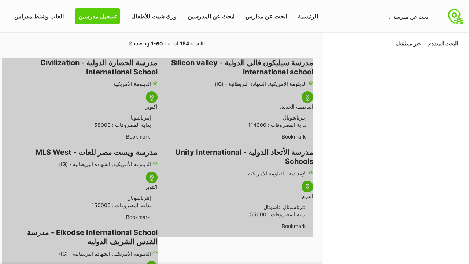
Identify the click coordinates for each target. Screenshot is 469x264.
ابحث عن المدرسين (211, 16)
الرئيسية (308, 16)
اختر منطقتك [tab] (409, 43)
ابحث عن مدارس (266, 16)
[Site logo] (455, 15)
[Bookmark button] (309, 136)
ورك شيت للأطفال (154, 16)
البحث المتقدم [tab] (443, 43)
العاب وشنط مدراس (39, 16)
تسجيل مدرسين (97, 16)
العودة (391, 63)
